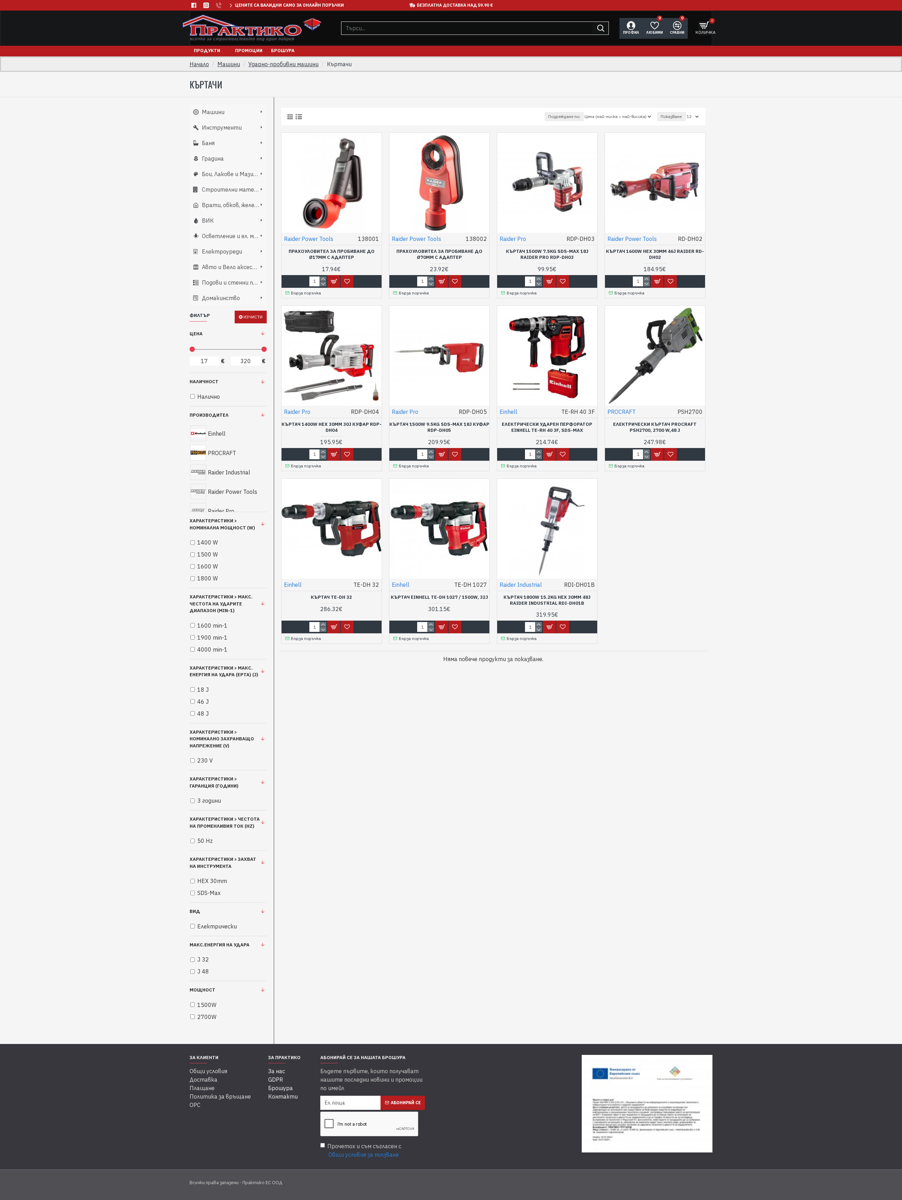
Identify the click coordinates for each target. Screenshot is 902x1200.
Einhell (508, 411)
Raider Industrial (521, 584)
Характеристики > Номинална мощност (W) (222, 524)
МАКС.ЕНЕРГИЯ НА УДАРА (219, 945)
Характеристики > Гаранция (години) (214, 782)
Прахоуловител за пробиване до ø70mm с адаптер (439, 254)
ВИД (195, 911)
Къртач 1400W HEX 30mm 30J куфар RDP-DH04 (332, 427)
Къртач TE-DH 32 (331, 597)
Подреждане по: (564, 116)
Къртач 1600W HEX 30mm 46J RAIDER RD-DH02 (655, 254)
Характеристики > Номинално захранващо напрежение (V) (222, 739)
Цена (196, 334)
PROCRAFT (621, 411)
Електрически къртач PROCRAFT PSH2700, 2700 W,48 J (655, 427)
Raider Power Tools (308, 238)
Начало (199, 64)
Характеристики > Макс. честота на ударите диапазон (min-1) (221, 604)
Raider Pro (513, 238)
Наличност (204, 382)
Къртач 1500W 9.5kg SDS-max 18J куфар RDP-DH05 (439, 427)
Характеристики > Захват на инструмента (223, 862)
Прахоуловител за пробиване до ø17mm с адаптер (332, 254)
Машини (228, 64)
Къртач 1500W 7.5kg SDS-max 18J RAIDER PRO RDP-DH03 (547, 254)
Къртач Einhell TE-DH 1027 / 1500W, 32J (439, 597)
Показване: (671, 116)
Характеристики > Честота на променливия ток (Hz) (225, 822)
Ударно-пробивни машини (283, 64)
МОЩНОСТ (202, 990)
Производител (209, 415)
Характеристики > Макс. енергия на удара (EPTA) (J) (224, 671)
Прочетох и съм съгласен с (364, 1150)
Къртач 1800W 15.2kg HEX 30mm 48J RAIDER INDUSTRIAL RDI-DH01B (547, 600)
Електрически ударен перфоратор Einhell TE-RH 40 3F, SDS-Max (547, 427)
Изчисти (252, 316)
